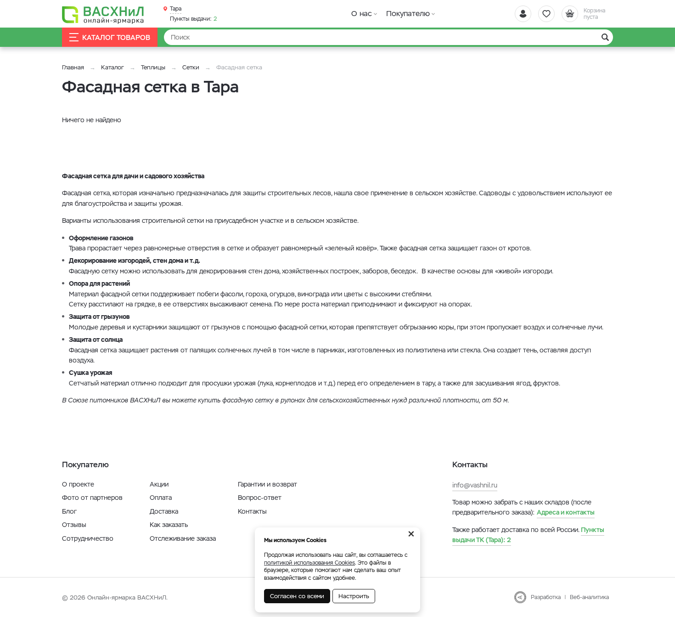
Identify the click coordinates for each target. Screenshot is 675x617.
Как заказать (169, 525)
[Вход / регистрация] (523, 14)
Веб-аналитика (589, 597)
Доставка (164, 511)
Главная (73, 67)
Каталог (112, 67)
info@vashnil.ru (474, 485)
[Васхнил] (103, 14)
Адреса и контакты (566, 512)
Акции (159, 484)
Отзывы (74, 525)
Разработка (546, 597)
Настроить (353, 596)
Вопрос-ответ (259, 497)
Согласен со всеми (297, 596)
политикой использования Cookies (309, 562)
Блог (69, 511)
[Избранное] (546, 14)
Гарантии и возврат (267, 484)
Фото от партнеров (92, 497)
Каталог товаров (116, 37)
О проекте (78, 484)
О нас (361, 13)
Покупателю (408, 13)
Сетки (190, 67)
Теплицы (154, 67)
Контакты (252, 511)
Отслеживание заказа (183, 538)
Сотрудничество (87, 538)
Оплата (161, 497)
